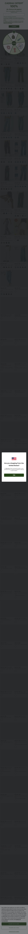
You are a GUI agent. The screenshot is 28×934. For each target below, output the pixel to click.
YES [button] (14, 475)
